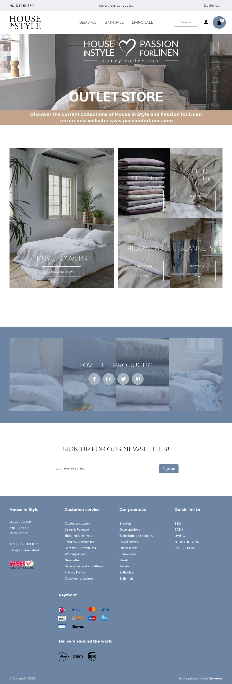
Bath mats (126, 578)
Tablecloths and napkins (136, 535)
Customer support (77, 523)
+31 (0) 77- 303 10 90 (24, 544)
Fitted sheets (128, 548)
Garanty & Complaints (80, 548)
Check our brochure (79, 578)
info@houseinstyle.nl (24, 550)
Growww (215, 678)
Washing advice (75, 554)
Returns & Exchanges (79, 542)
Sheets (123, 560)
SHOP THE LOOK (186, 542)
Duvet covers (128, 542)
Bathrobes (126, 572)
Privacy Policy (75, 572)
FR (32, 5)
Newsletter (72, 560)
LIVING (179, 535)
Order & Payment (77, 529)
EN (25, 5)
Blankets (125, 523)
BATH (178, 529)
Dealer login (213, 5)
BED (177, 523)
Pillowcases (127, 554)
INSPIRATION (184, 548)
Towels (124, 566)
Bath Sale (114, 22)
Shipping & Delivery (78, 535)
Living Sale (142, 22)
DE (18, 5)
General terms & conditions (84, 566)
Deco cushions (129, 529)
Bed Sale (88, 22)
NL (12, 5)
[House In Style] (25, 22)
